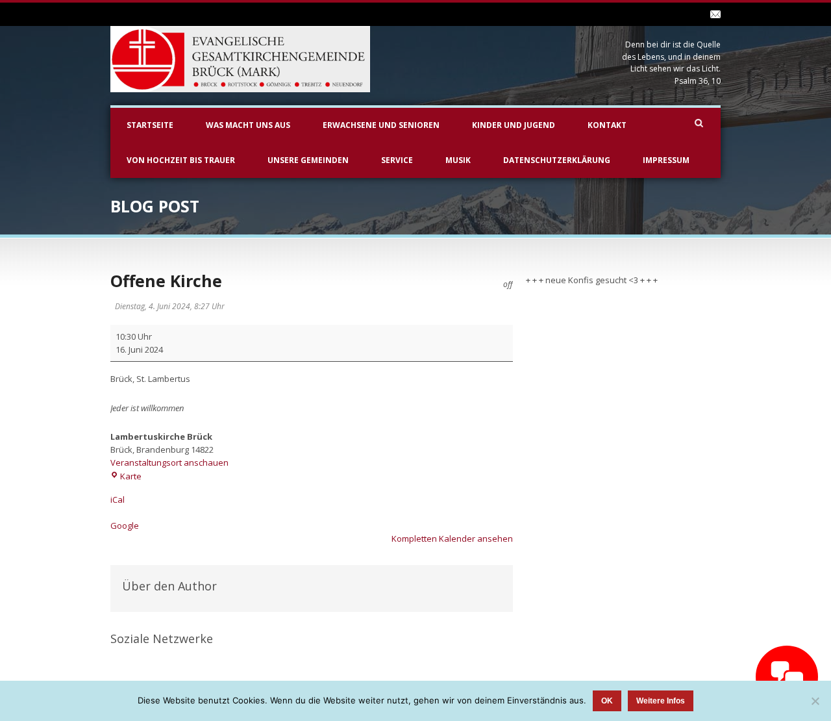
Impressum (666, 160)
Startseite (150, 125)
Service (397, 160)
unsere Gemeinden (308, 160)
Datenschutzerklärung (556, 160)
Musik (458, 160)
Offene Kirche (166, 281)
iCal (117, 499)
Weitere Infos (660, 700)
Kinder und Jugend (513, 125)
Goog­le (124, 525)
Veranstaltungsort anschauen (169, 462)
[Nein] (814, 700)
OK (607, 700)
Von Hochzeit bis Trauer (181, 160)
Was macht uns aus (248, 125)
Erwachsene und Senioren (381, 125)
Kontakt (607, 125)
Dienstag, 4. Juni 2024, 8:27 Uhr (170, 306)
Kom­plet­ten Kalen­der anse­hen (452, 538)
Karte (131, 476)
